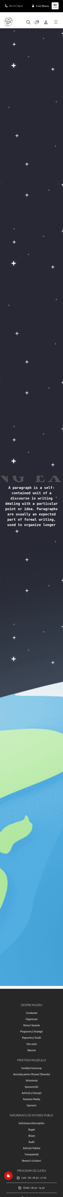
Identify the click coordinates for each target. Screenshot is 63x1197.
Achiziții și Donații (31, 1093)
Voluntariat (32, 1080)
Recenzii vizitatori (31, 1160)
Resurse (31, 1050)
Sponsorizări (31, 1086)
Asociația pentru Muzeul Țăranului (31, 1074)
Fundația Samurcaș (31, 1068)
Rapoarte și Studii (31, 1037)
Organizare (31, 1019)
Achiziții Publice (31, 1148)
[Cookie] (8, 1176)
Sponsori (31, 1105)
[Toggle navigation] (55, 21)
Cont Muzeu (42, 5)
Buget (31, 1129)
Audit (31, 1142)
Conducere (31, 1013)
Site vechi (31, 1044)
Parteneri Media (31, 1099)
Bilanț (31, 1135)
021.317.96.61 (16, 5)
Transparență (31, 1154)
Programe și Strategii (31, 1031)
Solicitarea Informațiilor (31, 1123)
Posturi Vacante (31, 1025)
